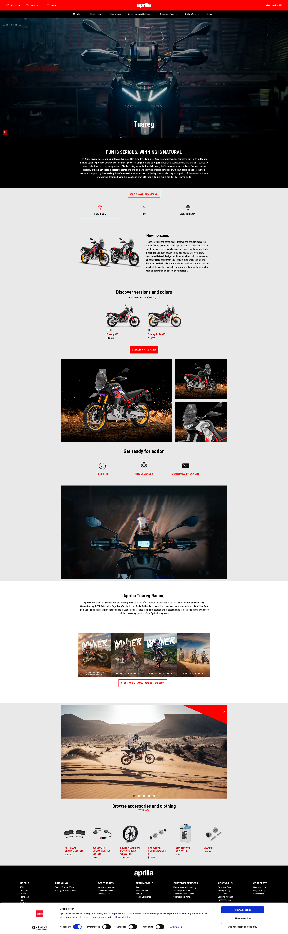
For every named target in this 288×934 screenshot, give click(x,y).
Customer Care (224, 887)
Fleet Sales (222, 893)
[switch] (106, 926)
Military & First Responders (66, 890)
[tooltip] (108, 330)
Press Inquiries (224, 900)
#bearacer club (142, 890)
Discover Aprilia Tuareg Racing (143, 683)
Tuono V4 (24, 890)
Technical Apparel (105, 890)
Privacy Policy (224, 890)
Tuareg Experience (143, 897)
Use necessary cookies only (242, 926)
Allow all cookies (242, 910)
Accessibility (258, 893)
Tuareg (23, 900)
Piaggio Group (259, 890)
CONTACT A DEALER (144, 349)
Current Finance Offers (64, 887)
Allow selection (243, 918)
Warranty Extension (181, 890)
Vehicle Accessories (106, 887)
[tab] (100, 210)
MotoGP (139, 893)
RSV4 (22, 887)
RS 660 (23, 893)
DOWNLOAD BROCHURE (144, 193)
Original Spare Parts (181, 897)
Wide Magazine (259, 887)
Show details (122, 917)
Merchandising (104, 893)
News (138, 887)
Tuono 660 (24, 897)
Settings (174, 927)
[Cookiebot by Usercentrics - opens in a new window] (40, 928)
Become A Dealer (225, 897)
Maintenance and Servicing (184, 887)
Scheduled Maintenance (183, 893)
